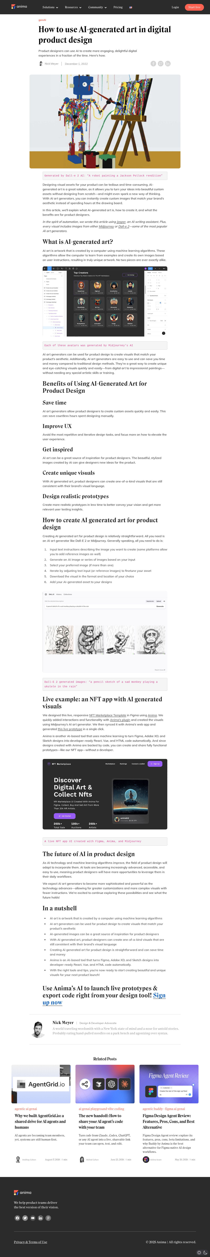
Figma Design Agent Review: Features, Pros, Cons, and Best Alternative (169, 1121)
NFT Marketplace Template (107, 715)
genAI (42, 20)
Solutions (48, 7)
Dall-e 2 (123, 226)
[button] (202, 1252)
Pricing (118, 7)
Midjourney (106, 226)
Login (175, 7)
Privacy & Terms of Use (30, 1242)
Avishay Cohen (29, 1159)
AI (27, 1109)
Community (96, 7)
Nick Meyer (51, 63)
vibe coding (116, 1109)
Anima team (156, 1159)
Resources (71, 7)
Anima (152, 715)
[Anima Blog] (19, 6)
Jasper (121, 222)
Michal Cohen (92, 1159)
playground (99, 1109)
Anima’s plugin (120, 720)
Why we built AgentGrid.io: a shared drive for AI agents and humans (40, 1121)
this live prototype (70, 729)
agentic (20, 1109)
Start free (194, 7)
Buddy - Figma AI (165, 1109)
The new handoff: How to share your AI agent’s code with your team (101, 1121)
